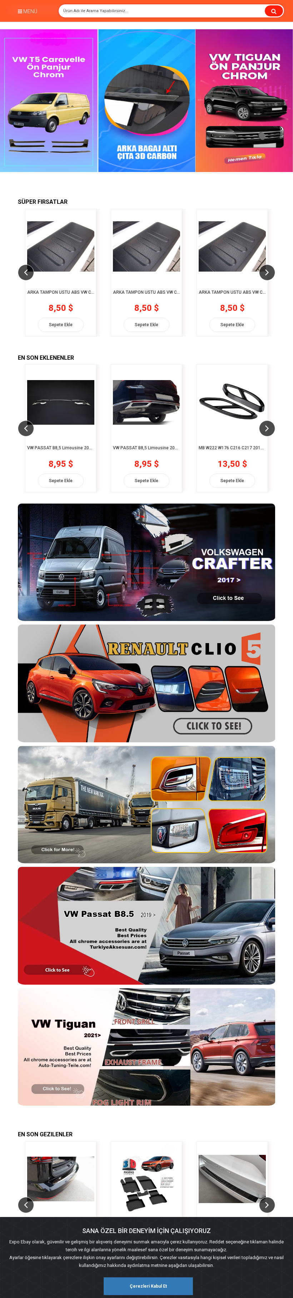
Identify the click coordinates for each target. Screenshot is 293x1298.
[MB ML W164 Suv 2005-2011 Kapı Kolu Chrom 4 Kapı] (232, 1179)
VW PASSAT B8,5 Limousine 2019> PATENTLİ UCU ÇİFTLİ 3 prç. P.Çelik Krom (60, 448)
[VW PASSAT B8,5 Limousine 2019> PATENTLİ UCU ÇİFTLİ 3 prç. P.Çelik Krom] (60, 402)
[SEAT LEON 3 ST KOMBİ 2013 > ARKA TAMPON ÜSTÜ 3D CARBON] (146, 1179)
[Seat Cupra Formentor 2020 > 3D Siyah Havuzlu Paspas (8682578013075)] (60, 1179)
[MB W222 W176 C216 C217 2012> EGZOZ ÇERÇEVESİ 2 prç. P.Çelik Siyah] (146, 402)
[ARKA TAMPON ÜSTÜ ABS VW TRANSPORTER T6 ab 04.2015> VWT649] (232, 246)
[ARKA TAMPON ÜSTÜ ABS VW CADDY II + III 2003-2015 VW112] (146, 246)
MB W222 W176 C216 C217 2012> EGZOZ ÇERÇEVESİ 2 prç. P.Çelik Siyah (146, 448)
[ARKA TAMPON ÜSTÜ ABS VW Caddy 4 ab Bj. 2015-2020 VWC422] (60, 246)
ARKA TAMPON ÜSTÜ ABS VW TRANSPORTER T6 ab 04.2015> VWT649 (232, 292)
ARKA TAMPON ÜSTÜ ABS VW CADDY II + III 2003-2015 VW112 (146, 292)
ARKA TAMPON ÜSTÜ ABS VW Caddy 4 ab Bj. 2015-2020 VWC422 (60, 292)
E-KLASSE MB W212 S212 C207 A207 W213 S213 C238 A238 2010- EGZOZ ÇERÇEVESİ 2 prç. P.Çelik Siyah (232, 448)
